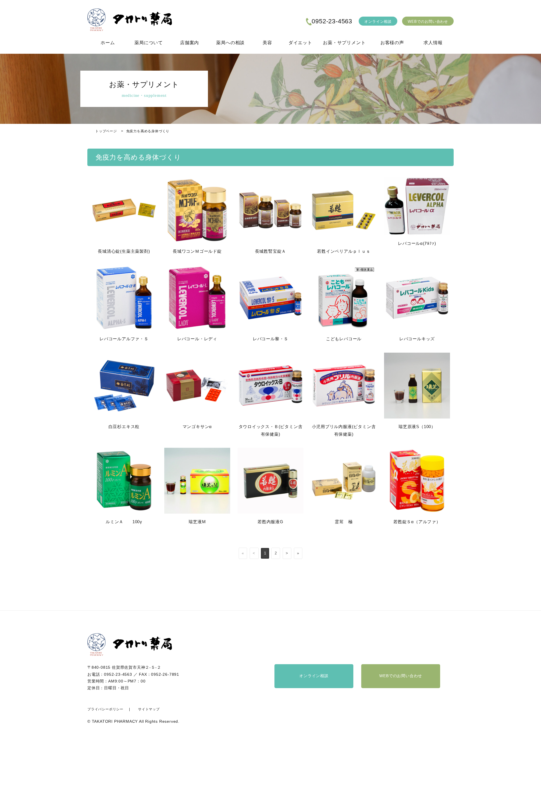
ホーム (108, 42)
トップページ (106, 131)
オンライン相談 (378, 21)
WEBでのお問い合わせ (428, 21)
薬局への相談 (230, 42)
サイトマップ (149, 709)
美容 (267, 42)
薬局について (148, 42)
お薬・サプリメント (344, 42)
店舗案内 (189, 42)
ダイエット (300, 42)
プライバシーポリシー (105, 709)
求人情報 (433, 42)
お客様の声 (392, 42)
